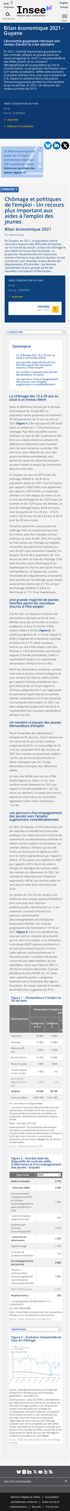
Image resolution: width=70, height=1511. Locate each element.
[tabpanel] (36, 1071)
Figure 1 (22, 423)
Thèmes (8, 7)
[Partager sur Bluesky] (47, 145)
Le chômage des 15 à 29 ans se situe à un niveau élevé (35, 356)
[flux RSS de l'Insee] (51, 1473)
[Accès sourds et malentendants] (11, 3)
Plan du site (52, 1506)
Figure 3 (22, 932)
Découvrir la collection (20, 126)
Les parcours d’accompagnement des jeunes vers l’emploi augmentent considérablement (37, 382)
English (64, 3)
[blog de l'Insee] (45, 1473)
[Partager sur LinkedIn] (56, 145)
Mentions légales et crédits (25, 1497)
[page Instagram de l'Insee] (24, 1473)
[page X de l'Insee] (35, 1473)
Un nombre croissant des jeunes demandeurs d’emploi (36, 373)
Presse (64, 7)
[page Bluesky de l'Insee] (18, 1473)
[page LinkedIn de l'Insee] (29, 1473)
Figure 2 (45, 630)
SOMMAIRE (8, 189)
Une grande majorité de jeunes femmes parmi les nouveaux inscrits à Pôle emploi (35, 365)
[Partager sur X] (65, 145)
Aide (6, 3)
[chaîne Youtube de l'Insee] (40, 1473)
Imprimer (12, 119)
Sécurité (36, 1506)
